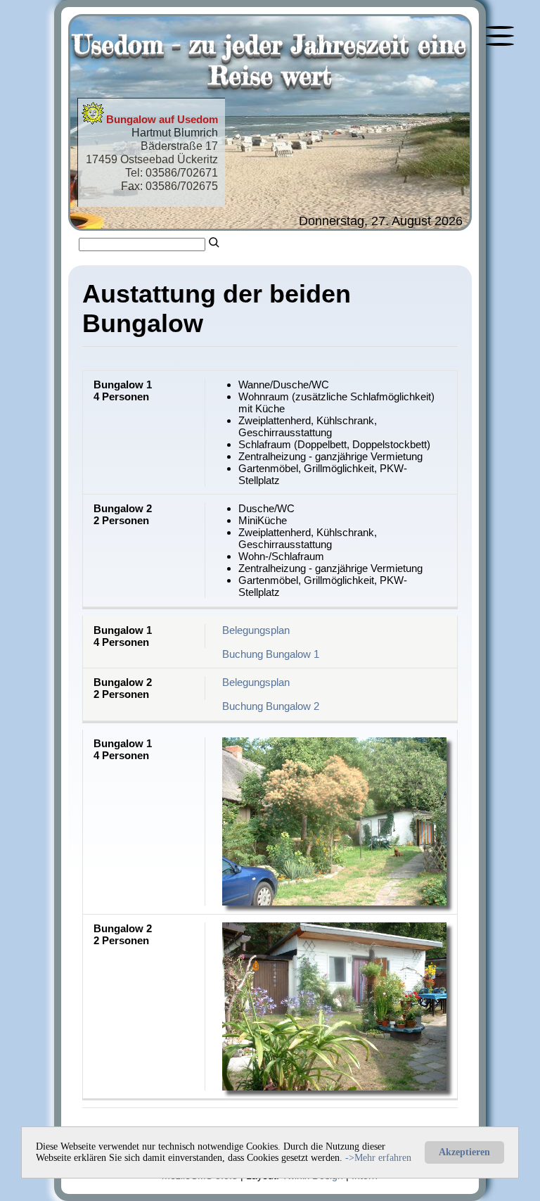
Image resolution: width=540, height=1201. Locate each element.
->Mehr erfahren (376, 1157)
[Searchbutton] (214, 241)
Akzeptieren (464, 1152)
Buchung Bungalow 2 (270, 706)
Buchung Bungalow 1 (270, 654)
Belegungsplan (256, 630)
